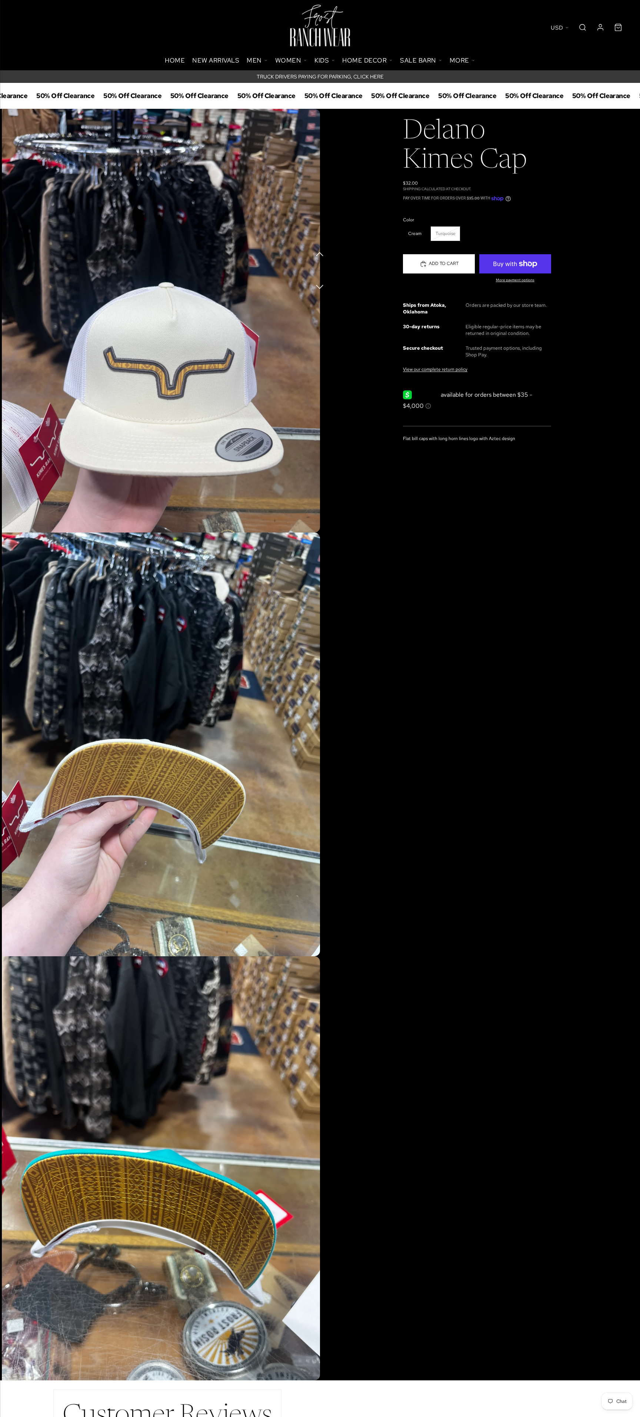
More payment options (515, 280)
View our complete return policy (435, 369)
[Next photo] (320, 282)
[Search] (583, 27)
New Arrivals (215, 60)
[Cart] (618, 27)
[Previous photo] (320, 253)
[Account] (600, 27)
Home (175, 60)
